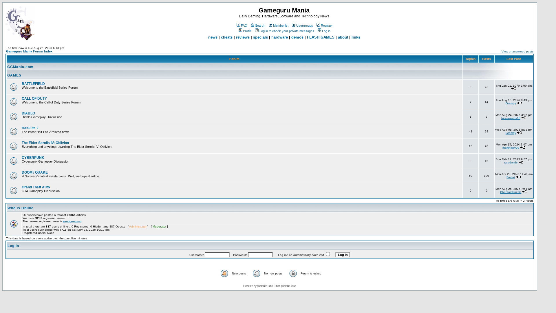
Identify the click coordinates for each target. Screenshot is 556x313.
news (212, 37)
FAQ (244, 25)
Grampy (511, 103)
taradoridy (510, 162)
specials (260, 37)
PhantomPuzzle (510, 192)
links (356, 37)
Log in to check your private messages (286, 31)
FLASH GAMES (320, 37)
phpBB (261, 285)
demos (297, 37)
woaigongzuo (72, 221)
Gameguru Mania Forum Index (29, 51)
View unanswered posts (517, 51)
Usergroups (304, 25)
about (343, 37)
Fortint (510, 177)
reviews (243, 37)
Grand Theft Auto (36, 187)
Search (260, 25)
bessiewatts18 (510, 118)
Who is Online (21, 208)
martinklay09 (510, 147)
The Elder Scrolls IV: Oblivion (45, 143)
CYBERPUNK (33, 158)
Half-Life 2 (30, 128)
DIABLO (28, 113)
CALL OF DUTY (34, 99)
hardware (279, 37)
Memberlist (280, 25)
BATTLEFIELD (33, 84)
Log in (326, 31)
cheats (227, 37)
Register (327, 25)
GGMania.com (20, 67)
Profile (247, 31)
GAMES (14, 75)
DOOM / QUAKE (35, 172)
